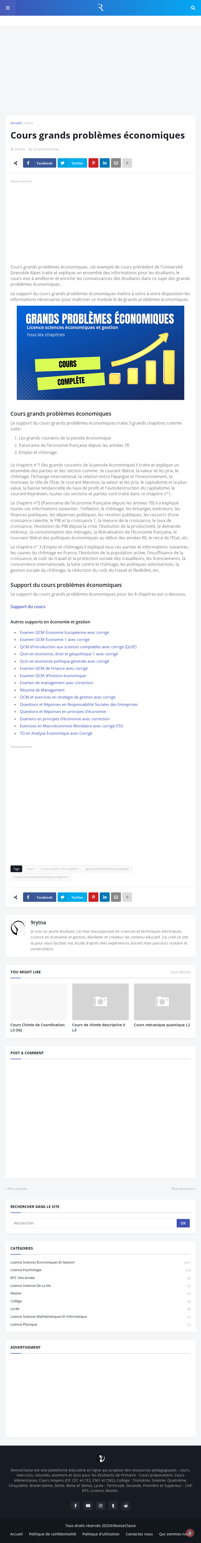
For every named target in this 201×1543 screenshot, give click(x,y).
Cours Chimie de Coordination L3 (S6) (37, 1027)
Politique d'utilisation (101, 1533)
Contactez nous (139, 1533)
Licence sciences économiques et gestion (40, 877)
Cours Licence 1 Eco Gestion (60, 869)
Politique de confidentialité (52, 1533)
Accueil (15, 122)
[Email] (116, 163)
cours (28, 122)
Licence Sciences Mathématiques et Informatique (100, 1316)
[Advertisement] (100, 70)
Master (100, 1293)
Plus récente (17, 1188)
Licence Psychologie (100, 1269)
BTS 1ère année (100, 1277)
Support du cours (27, 606)
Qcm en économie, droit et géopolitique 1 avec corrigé (69, 653)
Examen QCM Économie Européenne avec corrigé (64, 632)
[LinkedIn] (105, 163)
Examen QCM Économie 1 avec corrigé (55, 639)
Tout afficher (181, 972)
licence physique (100, 1324)
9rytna (38, 922)
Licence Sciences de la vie (100, 1285)
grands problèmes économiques (107, 869)
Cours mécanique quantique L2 (162, 1024)
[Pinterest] (93, 163)
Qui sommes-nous (175, 1533)
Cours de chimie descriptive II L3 (98, 1027)
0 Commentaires (46, 149)
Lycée (100, 1308)
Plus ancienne (182, 1188)
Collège (100, 1301)
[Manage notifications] (190, 1533)
